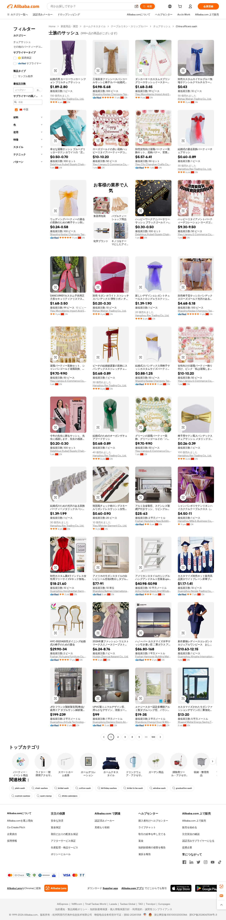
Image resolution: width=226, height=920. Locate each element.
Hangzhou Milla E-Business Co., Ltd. (196, 521)
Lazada (113, 904)
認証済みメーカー (104, 820)
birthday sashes (109, 788)
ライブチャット (147, 827)
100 (153, 737)
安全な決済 (57, 820)
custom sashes (22, 796)
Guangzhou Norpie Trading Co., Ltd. (196, 591)
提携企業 (187, 847)
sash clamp (46, 796)
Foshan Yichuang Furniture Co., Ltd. (68, 656)
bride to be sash (135, 788)
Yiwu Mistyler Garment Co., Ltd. (110, 525)
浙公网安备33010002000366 (170, 914)
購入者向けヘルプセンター (153, 820)
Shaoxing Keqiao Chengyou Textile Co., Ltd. (111, 94)
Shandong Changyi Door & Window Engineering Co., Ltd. (153, 722)
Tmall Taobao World (95, 904)
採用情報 (12, 840)
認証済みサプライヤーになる (198, 840)
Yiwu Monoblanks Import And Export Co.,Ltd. (153, 94)
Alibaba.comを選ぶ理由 (20, 820)
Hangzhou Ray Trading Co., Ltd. (67, 98)
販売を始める (189, 827)
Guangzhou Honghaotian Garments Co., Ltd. (68, 591)
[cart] (180, 6)
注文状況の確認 (191, 834)
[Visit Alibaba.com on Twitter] (198, 862)
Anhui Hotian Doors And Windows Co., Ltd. (153, 591)
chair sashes (41, 788)
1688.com (76, 904)
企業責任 (12, 834)
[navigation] (26, 382)
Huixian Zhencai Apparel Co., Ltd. (110, 656)
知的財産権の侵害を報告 (152, 847)
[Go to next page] (160, 737)
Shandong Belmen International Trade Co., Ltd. (111, 591)
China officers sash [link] (186, 26)
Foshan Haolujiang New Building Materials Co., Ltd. (153, 521)
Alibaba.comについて (19, 813)
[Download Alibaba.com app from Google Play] (207, 888)
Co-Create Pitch (16, 827)
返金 (140, 840)
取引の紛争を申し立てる (152, 834)
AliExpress (62, 904)
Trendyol (150, 904)
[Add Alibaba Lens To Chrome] (56, 888)
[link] (221, 886)
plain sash (20, 788)
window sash (159, 788)
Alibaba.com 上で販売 (194, 820)
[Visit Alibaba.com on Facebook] (184, 862)
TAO (140, 904)
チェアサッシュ (162, 26)
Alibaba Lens (14, 888)
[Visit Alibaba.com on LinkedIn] (191, 862)
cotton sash (85, 788)
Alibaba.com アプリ (132, 888)
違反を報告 (144, 854)
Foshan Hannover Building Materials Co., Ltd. (153, 656)
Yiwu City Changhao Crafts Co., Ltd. (153, 164)
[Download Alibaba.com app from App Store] (181, 888)
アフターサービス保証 (63, 840)
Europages (164, 904)
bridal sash (63, 788)
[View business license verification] (145, 914)
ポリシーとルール (61, 854)
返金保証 (56, 827)
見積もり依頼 (102, 827)
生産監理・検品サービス (64, 847)
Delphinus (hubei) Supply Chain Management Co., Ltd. (68, 164)
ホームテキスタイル (94, 26)
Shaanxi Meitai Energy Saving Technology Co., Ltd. (196, 722)
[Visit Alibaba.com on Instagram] (205, 862)
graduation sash (184, 788)
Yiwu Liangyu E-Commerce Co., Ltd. (111, 164)
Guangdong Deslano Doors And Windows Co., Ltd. (111, 722)
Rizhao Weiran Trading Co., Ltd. (194, 98)
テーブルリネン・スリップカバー (129, 26)
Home (52, 26)
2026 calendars (69, 796)
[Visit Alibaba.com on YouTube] (212, 862)
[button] (136, 6)
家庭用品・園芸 (69, 26)
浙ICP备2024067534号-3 (203, 914)
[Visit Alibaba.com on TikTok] (220, 862)
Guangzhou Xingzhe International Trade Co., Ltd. (196, 656)
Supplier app (110, 888)
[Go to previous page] (104, 737)
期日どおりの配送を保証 (64, 834)
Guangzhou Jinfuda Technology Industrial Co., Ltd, (68, 722)
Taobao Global (127, 904)
